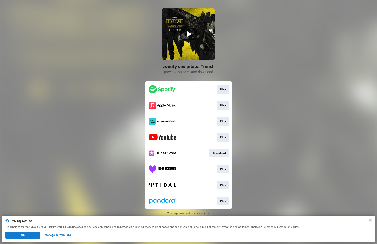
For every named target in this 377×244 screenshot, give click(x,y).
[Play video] (188, 34)
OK (23, 235)
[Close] (370, 220)
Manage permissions (58, 235)
